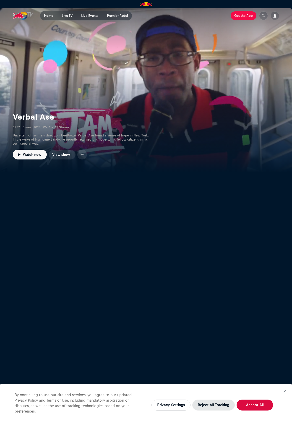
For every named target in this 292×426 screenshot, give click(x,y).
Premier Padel (117, 16)
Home (48, 16)
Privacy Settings (171, 405)
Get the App (243, 16)
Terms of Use (57, 400)
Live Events (89, 16)
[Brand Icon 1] (146, 4)
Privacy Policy (26, 400)
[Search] (263, 15)
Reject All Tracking (213, 405)
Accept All (255, 405)
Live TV (67, 16)
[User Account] (275, 15)
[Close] (284, 391)
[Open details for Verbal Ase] (146, 90)
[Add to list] (82, 154)
